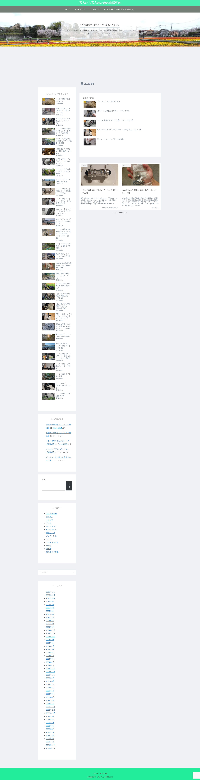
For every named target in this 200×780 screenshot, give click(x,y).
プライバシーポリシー (100, 773)
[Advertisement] (100, 63)
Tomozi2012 (57, 428)
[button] (74, 572)
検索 (43, 480)
